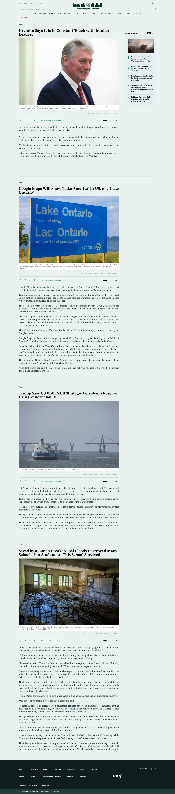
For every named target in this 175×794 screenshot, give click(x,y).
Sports (100, 13)
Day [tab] (149, 33)
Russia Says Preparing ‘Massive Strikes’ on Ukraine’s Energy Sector (141, 59)
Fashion (120, 13)
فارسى (42, 3)
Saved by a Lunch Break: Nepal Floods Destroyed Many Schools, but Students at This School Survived (68, 553)
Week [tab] (153, 33)
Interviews (67, 13)
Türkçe (32, 3)
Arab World (43, 13)
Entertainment (110, 13)
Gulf (34, 13)
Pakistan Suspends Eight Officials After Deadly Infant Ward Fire (141, 99)
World (51, 13)
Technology (138, 13)
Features (128, 13)
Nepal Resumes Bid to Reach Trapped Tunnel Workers (140, 69)
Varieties (76, 13)
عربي (20, 3)
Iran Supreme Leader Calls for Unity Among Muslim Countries (142, 78)
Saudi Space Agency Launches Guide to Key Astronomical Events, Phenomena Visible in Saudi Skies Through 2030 (70, 18)
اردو (37, 3)
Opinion (58, 13)
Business (85, 13)
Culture (93, 13)
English (26, 3)
